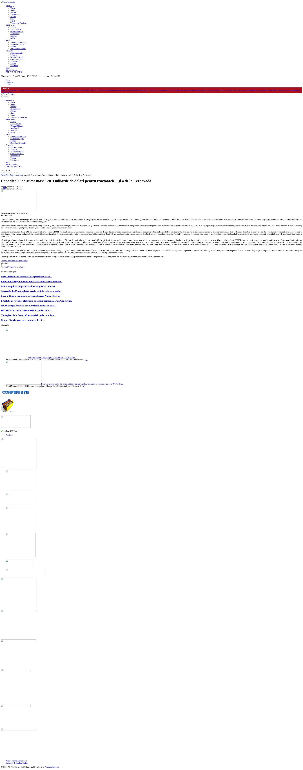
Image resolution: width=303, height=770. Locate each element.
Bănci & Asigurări (17, 57)
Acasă (3, 175)
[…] (86, 360)
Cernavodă (11, 261)
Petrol (12, 21)
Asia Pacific (14, 34)
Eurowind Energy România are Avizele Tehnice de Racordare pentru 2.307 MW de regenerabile (132, 90)
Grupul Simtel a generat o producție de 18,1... (23, 320)
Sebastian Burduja (21, 261)
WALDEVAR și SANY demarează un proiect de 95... (26, 310)
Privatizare (14, 66)
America (13, 36)
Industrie (13, 55)
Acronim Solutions (52, 767)
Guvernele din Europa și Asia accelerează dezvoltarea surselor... (31, 291)
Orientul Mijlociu (16, 32)
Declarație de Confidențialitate (17, 763)
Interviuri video (11, 70)
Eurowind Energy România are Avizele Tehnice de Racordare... (31, 281)
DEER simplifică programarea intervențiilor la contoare (188, 90)
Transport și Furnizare (18, 23)
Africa (12, 38)
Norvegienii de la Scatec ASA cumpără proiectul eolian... (28, 315)
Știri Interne (10, 6)
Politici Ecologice (17, 44)
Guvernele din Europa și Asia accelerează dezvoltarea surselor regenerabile (237, 90)
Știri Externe (10, 25)
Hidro (12, 10)
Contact (8, 84)
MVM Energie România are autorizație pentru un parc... (28, 305)
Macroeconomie (16, 53)
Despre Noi (10, 82)
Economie (9, 51)
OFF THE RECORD (14, 72)
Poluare (13, 47)
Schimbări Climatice (18, 42)
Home (8, 80)
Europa (13, 27)
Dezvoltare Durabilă (18, 49)
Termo (12, 8)
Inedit (8, 68)
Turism (13, 64)
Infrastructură (15, 61)
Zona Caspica (15, 29)
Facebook (9, 435)
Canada (4, 261)
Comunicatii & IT (17, 59)
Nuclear (13, 12)
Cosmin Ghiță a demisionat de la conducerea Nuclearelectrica (30, 296)
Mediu (8, 40)
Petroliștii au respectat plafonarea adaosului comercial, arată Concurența (36, 301)
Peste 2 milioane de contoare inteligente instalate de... (26, 276)
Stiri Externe (10, 175)
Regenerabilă (15, 15)
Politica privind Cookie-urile (16, 761)
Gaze (12, 19)
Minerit (13, 17)
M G (5, 187)
